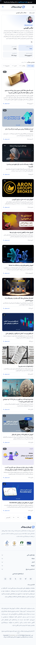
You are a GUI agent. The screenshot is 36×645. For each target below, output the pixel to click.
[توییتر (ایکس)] (15, 579)
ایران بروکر (32, 13)
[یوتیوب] (21, 579)
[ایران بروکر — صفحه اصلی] (28, 527)
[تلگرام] (26, 579)
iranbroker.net (13, 635)
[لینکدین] (5, 579)
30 (13, 518)
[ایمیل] (31, 579)
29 (18, 518)
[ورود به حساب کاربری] (2, 6)
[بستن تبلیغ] (1, 1)
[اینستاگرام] (10, 579)
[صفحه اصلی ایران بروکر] (18, 7)
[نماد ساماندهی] (14, 543)
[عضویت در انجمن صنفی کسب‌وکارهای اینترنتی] (29, 543)
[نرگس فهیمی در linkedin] (31, 41)
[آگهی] (18, 2)
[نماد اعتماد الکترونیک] (6, 543)
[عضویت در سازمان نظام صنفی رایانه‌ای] (21, 543)
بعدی (7, 518)
